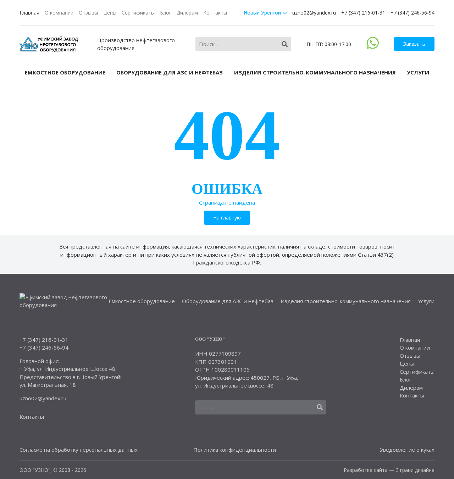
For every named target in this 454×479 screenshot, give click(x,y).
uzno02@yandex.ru (314, 12)
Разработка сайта (366, 470)
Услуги (418, 72)
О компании (59, 12)
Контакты (215, 12)
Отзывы (88, 12)
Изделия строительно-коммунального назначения (315, 72)
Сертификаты (138, 12)
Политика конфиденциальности (234, 449)
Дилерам (187, 12)
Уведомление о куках (407, 449)
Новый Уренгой (263, 12)
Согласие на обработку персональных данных (79, 449)
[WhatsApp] (373, 46)
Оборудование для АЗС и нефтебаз (169, 72)
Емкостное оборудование (65, 72)
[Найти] (285, 44)
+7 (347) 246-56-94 (412, 12)
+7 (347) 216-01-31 (363, 12)
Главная (29, 12)
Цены (109, 12)
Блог (165, 12)
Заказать (414, 43)
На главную (227, 217)
